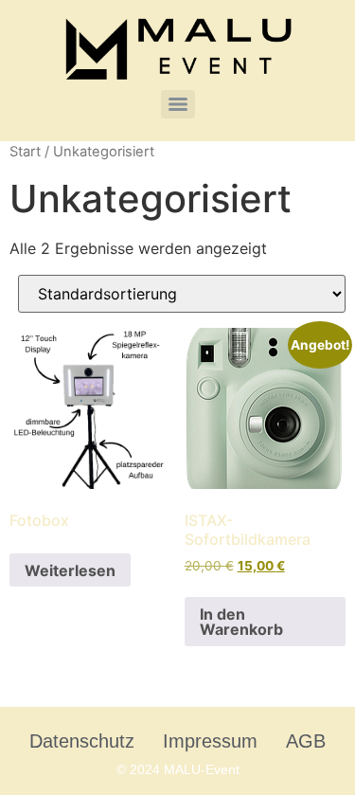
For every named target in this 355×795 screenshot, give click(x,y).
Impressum (210, 741)
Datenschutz (81, 741)
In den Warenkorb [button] (241, 622)
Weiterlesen (70, 570)
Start (25, 151)
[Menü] (178, 104)
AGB (306, 741)
